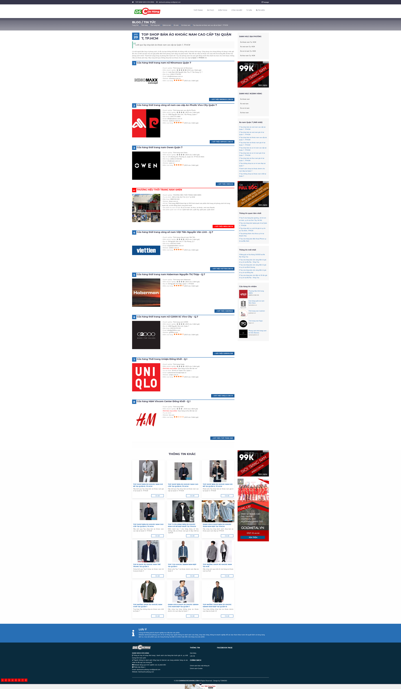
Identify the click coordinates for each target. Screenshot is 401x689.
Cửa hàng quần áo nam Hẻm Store (256, 302)
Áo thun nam (244, 112)
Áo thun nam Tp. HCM (247, 55)
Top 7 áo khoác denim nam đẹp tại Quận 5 (182, 565)
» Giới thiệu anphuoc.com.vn (222, 142)
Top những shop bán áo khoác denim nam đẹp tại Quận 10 (217, 605)
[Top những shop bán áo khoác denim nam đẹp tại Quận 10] (218, 591)
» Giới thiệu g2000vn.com (223, 353)
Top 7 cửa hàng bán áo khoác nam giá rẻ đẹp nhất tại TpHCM (182, 525)
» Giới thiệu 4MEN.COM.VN (223, 226)
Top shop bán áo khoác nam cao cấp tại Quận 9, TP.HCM (148, 525)
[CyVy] (253, 206)
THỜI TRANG (198, 10)
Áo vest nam (244, 103)
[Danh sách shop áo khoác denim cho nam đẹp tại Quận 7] (183, 591)
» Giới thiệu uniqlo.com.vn (223, 396)
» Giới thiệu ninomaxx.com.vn (222, 99)
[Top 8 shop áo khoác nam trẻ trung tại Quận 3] (148, 551)
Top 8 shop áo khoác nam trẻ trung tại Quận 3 (147, 565)
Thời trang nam (155, 25)
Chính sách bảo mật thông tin (199, 665)
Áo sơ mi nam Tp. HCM (248, 51)
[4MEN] (253, 87)
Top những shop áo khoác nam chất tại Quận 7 (147, 605)
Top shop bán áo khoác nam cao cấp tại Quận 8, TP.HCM (183, 485)
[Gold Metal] (253, 541)
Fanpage (266, 2)
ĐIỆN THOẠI (222, 10)
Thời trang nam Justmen (257, 311)
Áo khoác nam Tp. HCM (248, 42)
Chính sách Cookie (196, 668)
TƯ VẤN (249, 10)
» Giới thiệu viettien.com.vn (222, 269)
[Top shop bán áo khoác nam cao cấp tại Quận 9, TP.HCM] (148, 511)
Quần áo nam (167, 25)
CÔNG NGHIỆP (236, 10)
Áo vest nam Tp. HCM (247, 46)
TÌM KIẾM (261, 10)
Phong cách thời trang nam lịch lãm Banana (257, 332)
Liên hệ (192, 656)
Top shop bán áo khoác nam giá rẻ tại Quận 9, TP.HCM (217, 485)
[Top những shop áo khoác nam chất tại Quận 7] (148, 591)
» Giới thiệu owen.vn (225, 184)
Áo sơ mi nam (244, 108)
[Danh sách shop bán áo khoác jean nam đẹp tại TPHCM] (218, 511)
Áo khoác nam (185, 25)
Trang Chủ (135, 25)
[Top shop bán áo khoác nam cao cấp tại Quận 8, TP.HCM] (183, 471)
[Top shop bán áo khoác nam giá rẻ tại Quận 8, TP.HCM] (148, 471)
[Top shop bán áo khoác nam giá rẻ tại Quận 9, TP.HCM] (218, 471)
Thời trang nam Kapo (256, 321)
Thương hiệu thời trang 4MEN (256, 292)
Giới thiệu (193, 653)
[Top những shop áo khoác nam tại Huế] (218, 551)
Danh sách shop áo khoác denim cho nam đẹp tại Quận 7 (183, 605)
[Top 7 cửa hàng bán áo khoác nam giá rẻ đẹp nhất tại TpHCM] (183, 511)
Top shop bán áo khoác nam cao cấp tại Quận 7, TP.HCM (210, 25)
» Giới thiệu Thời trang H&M (222, 438)
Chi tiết (157, 496)
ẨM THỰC (210, 10)
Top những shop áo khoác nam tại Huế (217, 565)
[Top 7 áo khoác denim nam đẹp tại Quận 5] (183, 551)
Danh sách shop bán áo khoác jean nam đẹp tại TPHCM (217, 525)
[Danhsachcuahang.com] (147, 11)
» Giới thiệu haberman (224, 311)
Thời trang (144, 25)
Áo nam (176, 25)
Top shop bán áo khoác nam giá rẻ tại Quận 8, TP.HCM (148, 485)
